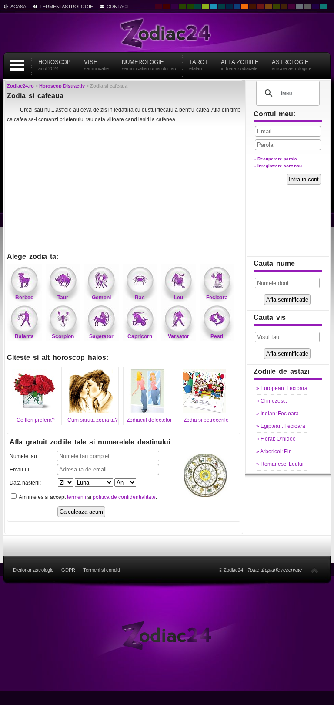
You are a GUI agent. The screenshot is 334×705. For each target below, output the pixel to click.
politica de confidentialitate (124, 497)
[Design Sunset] (268, 6)
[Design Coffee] (284, 6)
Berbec (24, 298)
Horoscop (54, 65)
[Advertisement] (123, 189)
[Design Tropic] (197, 6)
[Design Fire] (244, 6)
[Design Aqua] (213, 6)
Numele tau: (24, 456)
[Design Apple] (205, 6)
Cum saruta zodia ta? (92, 420)
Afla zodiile (240, 65)
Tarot (198, 65)
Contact (118, 6)
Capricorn (139, 336)
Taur (62, 298)
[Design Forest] (276, 6)
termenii (76, 497)
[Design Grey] (307, 6)
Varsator (178, 336)
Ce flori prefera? (36, 420)
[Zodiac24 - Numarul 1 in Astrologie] (167, 32)
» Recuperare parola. (276, 158)
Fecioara (217, 298)
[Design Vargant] (260, 6)
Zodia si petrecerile (206, 420)
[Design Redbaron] (166, 6)
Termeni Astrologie (66, 6)
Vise (96, 65)
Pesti (216, 336)
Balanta (24, 336)
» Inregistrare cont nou (278, 165)
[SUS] (314, 570)
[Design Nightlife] (315, 6)
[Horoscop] (167, 635)
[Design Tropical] (221, 6)
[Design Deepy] (237, 6)
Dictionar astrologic (33, 570)
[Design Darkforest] (182, 6)
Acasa (18, 6)
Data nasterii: (25, 483)
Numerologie (149, 65)
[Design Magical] (174, 6)
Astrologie (291, 65)
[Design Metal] (299, 6)
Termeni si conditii (101, 570)
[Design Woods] (190, 6)
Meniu (17, 65)
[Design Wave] (323, 6)
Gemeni (101, 298)
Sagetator (101, 336)
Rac (140, 298)
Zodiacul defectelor (149, 420)
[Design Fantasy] (291, 6)
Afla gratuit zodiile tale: (91, 442)
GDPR (68, 570)
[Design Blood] (158, 6)
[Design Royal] (229, 6)
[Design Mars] (252, 6)
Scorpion (63, 336)
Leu (178, 298)
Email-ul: (20, 470)
